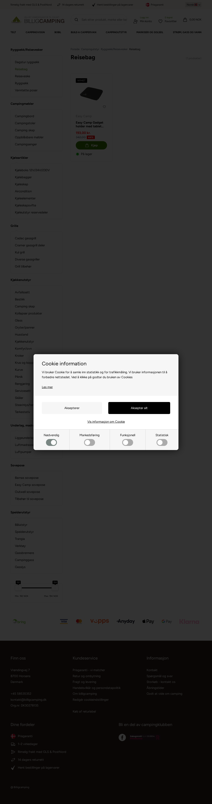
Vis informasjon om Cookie (106, 422)
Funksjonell (127, 435)
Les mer (47, 387)
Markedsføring (90, 435)
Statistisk (161, 435)
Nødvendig (51, 435)
